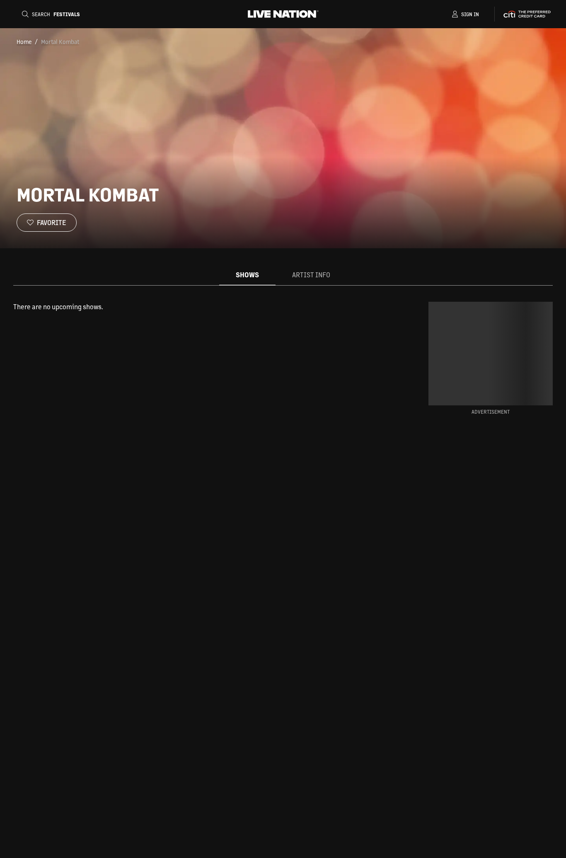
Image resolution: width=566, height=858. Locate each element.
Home (24, 41)
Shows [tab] (247, 274)
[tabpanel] (207, 307)
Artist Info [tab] (311, 274)
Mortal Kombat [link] (60, 41)
